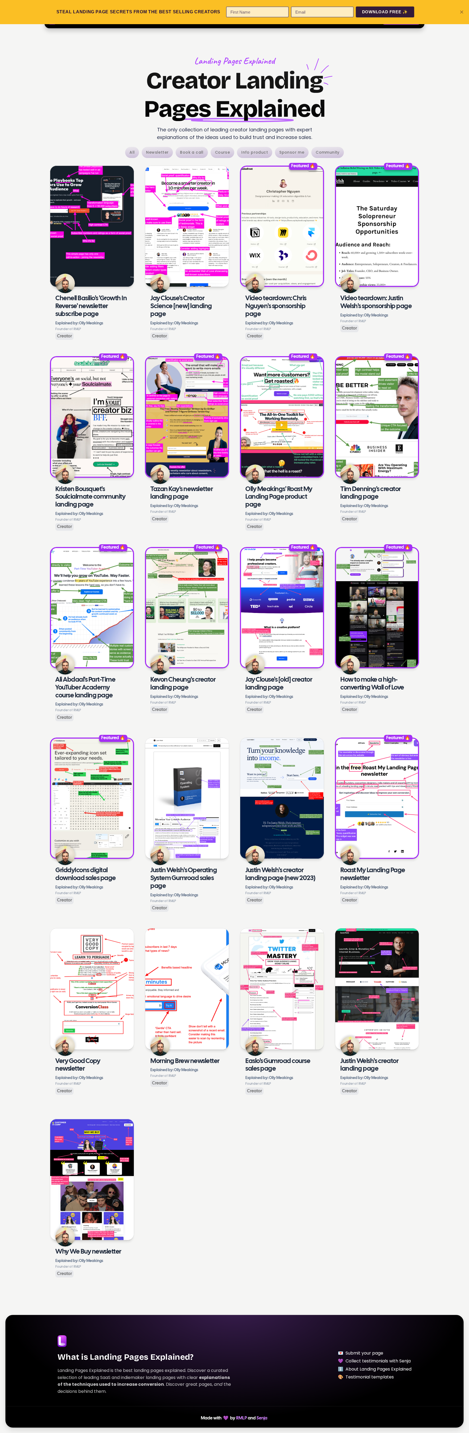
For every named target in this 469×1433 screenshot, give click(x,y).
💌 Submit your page (360, 1353)
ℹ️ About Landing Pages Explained (374, 1369)
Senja (261, 1418)
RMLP (241, 1418)
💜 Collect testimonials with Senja (374, 1361)
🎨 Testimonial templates (366, 1377)
